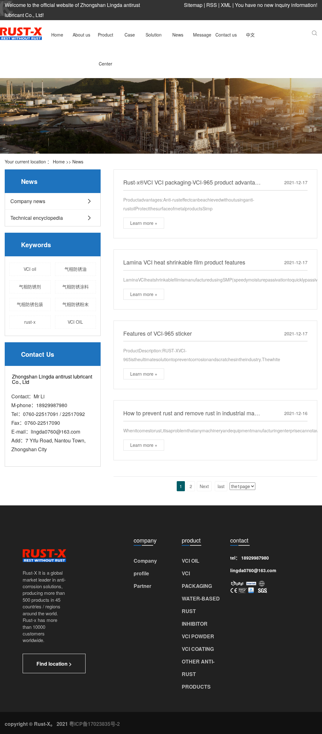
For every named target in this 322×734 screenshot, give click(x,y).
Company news (27, 201)
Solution (154, 34)
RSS (211, 5)
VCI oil (30, 269)
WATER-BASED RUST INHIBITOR (201, 611)
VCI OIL (75, 322)
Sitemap (193, 5)
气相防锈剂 (30, 286)
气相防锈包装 (30, 304)
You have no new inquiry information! (276, 5)
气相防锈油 (75, 269)
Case (130, 34)
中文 (250, 34)
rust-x (30, 322)
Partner (142, 585)
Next (204, 486)
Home (57, 34)
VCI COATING (198, 648)
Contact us (226, 34)
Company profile (145, 567)
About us (81, 34)
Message (202, 34)
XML (226, 5)
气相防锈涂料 (75, 286)
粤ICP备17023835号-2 (94, 723)
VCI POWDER (198, 636)
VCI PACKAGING (197, 579)
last (221, 486)
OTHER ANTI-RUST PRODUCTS (198, 674)
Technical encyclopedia (36, 217)
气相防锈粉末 (75, 304)
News (177, 34)
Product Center (105, 49)
